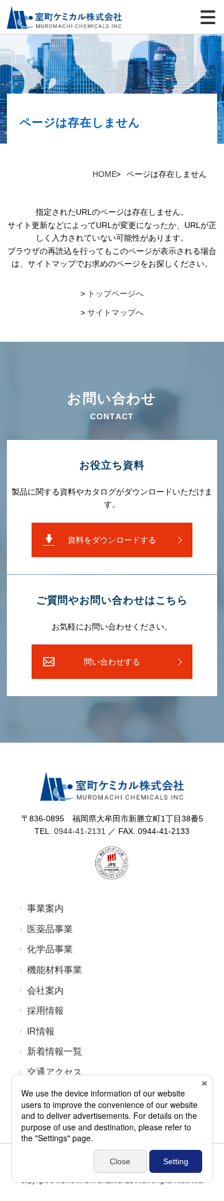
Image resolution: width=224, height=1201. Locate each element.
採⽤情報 (45, 1010)
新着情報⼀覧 (54, 1051)
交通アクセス (54, 1072)
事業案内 (45, 908)
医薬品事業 (50, 929)
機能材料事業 (54, 970)
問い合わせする (112, 661)
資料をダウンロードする (112, 539)
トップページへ (115, 293)
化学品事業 (50, 949)
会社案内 (45, 990)
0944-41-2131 (80, 831)
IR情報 (41, 1031)
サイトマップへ (115, 312)
